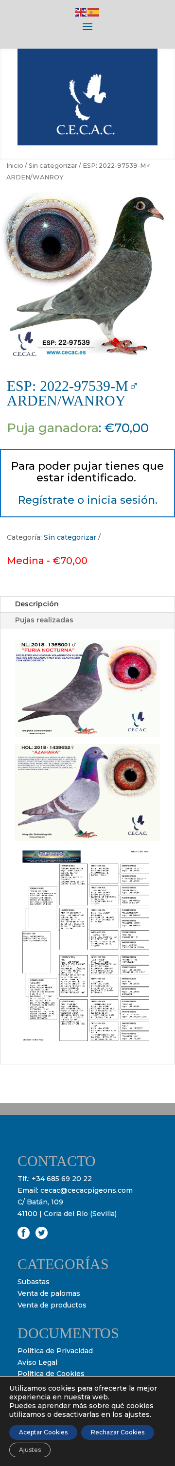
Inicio (14, 165)
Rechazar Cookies (117, 1432)
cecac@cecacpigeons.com (86, 1190)
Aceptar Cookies (43, 1432)
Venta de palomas (49, 1293)
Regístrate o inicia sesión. (88, 500)
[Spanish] (94, 11)
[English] (81, 11)
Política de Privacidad (55, 1350)
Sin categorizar (53, 165)
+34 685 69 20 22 (62, 1178)
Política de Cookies (51, 1373)
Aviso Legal (37, 1362)
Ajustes (30, 1449)
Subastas (34, 1281)
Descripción (37, 604)
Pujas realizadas (44, 620)
